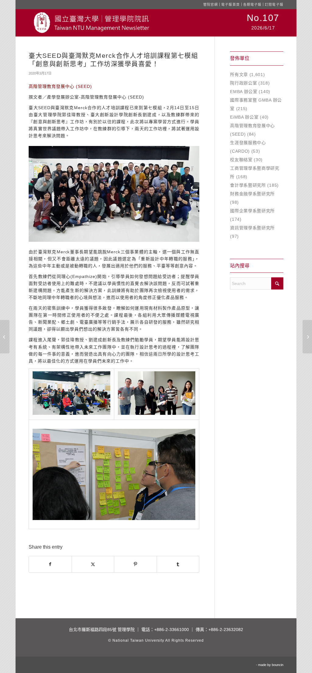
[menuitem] (263, 22)
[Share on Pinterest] (135, 564)
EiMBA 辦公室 (244, 117)
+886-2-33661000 (171, 629)
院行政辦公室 (243, 83)
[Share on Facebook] (50, 564)
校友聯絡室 (241, 159)
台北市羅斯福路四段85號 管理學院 (102, 629)
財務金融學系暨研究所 (252, 193)
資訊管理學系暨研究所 (252, 227)
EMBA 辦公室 (243, 91)
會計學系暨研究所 (248, 185)
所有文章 (239, 74)
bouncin (277, 665)
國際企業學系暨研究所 (252, 210)
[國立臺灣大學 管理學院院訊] (91, 22)
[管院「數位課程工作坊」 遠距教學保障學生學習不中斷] (4, 336)
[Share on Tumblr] (178, 564)
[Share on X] (93, 564)
